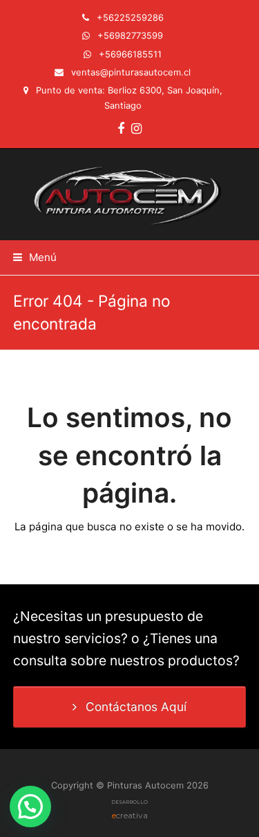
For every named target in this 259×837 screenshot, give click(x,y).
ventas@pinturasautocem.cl (131, 72)
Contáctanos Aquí (136, 706)
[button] (35, 257)
